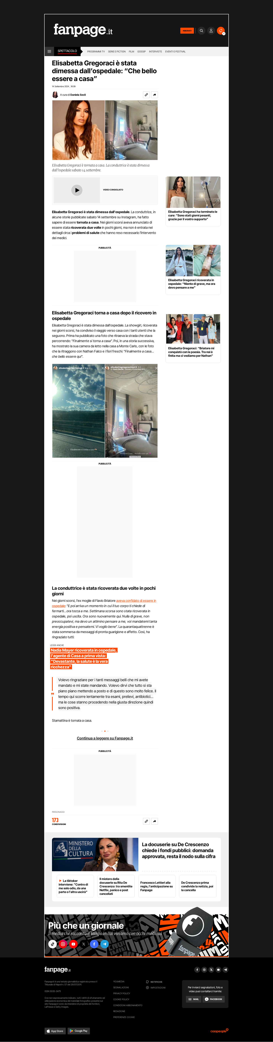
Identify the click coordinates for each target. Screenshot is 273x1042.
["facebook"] (94, 944)
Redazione (119, 1011)
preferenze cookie (124, 1017)
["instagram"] (63, 944)
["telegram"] (104, 944)
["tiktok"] (52, 944)
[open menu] (49, 51)
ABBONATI (187, 31)
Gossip (141, 51)
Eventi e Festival (175, 51)
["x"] (83, 944)
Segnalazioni (121, 987)
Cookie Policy (121, 999)
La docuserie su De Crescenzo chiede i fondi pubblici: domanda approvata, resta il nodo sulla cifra (178, 850)
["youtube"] (73, 944)
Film (131, 51)
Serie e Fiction (117, 51)
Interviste (155, 51)
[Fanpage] (58, 970)
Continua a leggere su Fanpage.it (105, 738)
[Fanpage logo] (79, 30)
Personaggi (58, 812)
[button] (154, 94)
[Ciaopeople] (219, 1031)
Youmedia (118, 981)
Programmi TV (96, 51)
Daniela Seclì (78, 94)
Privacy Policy (121, 993)
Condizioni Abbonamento (127, 1005)
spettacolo (67, 51)
